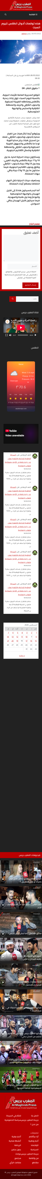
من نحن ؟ (34, 1124)
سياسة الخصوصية (13, 1120)
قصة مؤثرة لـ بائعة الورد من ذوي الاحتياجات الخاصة (26, 983)
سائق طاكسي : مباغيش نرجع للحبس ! (24, 933)
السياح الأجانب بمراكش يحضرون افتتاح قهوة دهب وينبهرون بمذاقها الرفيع (24, 1061)
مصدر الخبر (34, 224)
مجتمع (18, 1158)
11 (22, 637)
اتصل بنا (34, 1116)
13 (13, 637)
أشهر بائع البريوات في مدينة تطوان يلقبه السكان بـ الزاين (25, 957)
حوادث (18, 1154)
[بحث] (12, 299)
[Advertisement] (21, 754)
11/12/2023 (36, 888)
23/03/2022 (36, 1069)
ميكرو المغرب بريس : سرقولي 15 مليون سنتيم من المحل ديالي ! (24, 1035)
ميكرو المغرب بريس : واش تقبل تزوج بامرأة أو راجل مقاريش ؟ (25, 880)
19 (17, 641)
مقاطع (35, 1162)
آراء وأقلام (33, 1136)
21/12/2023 (36, 862)
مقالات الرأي (15, 1162)
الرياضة (17, 1145)
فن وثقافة (33, 1158)
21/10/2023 (36, 991)
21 (8, 641)
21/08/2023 (36, 1017)
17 (26, 641)
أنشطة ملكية (15, 1141)
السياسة (34, 1149)
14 (8, 637)
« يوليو (22, 656)
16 (31, 641)
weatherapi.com (21, 409)
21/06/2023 (36, 1043)
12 (17, 637)
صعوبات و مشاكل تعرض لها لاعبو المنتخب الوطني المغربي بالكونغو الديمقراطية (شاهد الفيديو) (24, 1085)
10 (26, 637)
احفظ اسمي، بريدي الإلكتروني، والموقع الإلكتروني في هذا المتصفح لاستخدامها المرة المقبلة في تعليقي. (20, 275)
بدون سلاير (16, 1149)
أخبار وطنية (33, 1141)
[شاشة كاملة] (6, 335)
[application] (21, 327)
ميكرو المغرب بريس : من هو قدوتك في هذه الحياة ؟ (23, 1009)
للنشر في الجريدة (13, 1116)
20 (13, 641)
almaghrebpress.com (19, 1175)
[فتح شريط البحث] (5, 14)
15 (36, 641)
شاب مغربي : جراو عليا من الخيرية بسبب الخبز (24, 906)
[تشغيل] (35, 335)
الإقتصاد (34, 1145)
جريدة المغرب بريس (29, 1120)
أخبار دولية (16, 1136)
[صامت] (10, 335)
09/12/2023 (36, 966)
